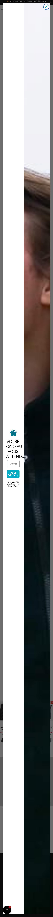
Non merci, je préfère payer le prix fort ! (13, 484)
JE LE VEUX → (13, 474)
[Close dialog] (46, 7)
